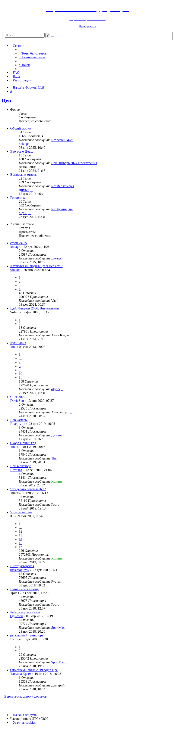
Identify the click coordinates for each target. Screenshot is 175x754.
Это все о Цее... (21, 151)
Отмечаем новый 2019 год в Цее (34, 670)
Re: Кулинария (62, 209)
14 (20, 539)
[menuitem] (33, 53)
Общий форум (20, 128)
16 (20, 547)
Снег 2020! (18, 397)
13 (20, 535)
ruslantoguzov (19, 570)
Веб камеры (19, 420)
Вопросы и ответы (23, 174)
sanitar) (15, 270)
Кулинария (18, 343)
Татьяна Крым (20, 674)
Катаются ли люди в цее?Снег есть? (36, 266)
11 (20, 377)
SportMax (58, 627)
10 (20, 374)
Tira (13, 347)
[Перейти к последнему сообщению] (63, 258)
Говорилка (18, 197)
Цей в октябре (20, 466)
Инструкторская (22, 566)
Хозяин (56, 481)
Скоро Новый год (23, 443)
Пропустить (87, 26)
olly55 (23, 213)
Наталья (16, 470)
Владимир (17, 424)
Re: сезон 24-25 (62, 140)
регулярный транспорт (26, 635)
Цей (6, 100)
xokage (24, 144)
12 (20, 531)
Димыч (24, 190)
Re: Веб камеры (62, 186)
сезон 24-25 (18, 243)
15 (20, 543)
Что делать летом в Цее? (28, 489)
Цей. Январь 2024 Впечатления (74, 163)
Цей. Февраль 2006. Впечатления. (35, 308)
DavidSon (17, 400)
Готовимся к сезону (24, 589)
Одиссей (16, 616)
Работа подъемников (25, 612)
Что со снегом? (21, 512)
